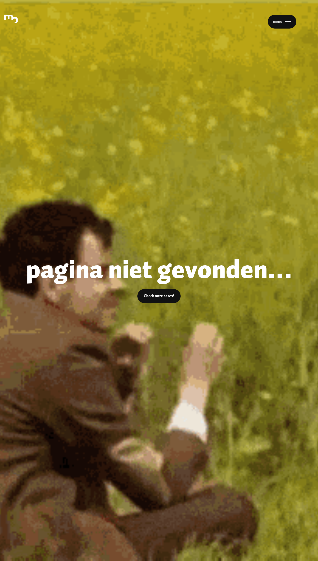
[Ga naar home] (11, 19)
